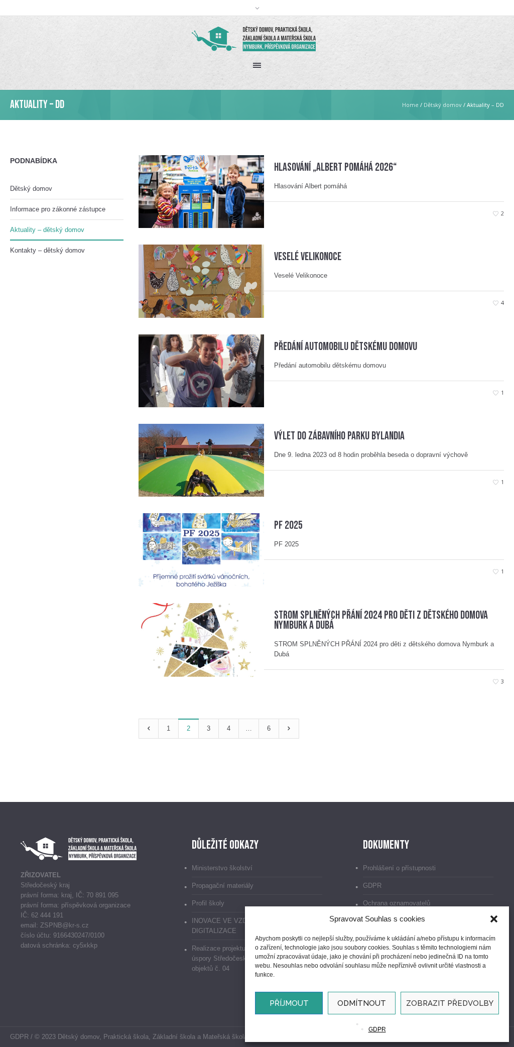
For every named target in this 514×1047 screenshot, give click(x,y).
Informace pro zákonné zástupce (57, 209)
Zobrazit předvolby (449, 1003)
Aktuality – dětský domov (47, 230)
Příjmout (289, 1003)
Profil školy (208, 903)
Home (410, 104)
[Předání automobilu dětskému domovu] (201, 370)
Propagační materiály (222, 885)
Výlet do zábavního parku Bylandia (339, 436)
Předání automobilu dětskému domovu (345, 347)
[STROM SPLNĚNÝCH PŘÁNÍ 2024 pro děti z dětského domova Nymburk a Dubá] (201, 639)
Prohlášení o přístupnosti (399, 868)
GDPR (377, 1029)
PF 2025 (288, 525)
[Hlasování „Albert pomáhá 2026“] (201, 191)
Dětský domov (443, 104)
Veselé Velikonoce (307, 257)
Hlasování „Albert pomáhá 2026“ (335, 167)
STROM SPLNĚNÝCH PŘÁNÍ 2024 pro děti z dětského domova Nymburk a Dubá (381, 620)
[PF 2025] (201, 549)
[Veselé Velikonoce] (201, 280)
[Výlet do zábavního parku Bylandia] (201, 459)
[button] (494, 919)
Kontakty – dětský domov (47, 250)
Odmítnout (361, 1003)
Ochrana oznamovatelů (396, 903)
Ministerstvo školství (222, 868)
